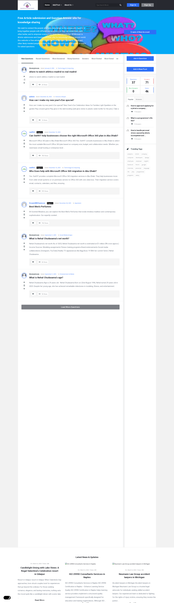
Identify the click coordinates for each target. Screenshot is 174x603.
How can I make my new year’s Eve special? (51, 100)
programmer (140, 172)
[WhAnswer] (30, 5)
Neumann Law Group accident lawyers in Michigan (134, 576)
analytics (130, 154)
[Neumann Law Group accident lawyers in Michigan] (131, 564)
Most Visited (97, 59)
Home (47, 5)
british (137, 154)
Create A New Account (140, 32)
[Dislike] (24, 83)
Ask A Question (140, 58)
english (146, 161)
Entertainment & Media (67, 274)
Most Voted (109, 59)
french (137, 164)
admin (32, 97)
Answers (85, 59)
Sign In (133, 5)
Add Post (56, 5)
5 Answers (137, 124)
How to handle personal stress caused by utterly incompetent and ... (140, 132)
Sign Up (147, 5)
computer (130, 157)
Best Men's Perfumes (40, 206)
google (144, 164)
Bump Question (73, 59)
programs (130, 175)
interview (130, 168)
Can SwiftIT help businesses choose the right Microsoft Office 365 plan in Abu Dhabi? (73, 135)
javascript (138, 168)
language (146, 168)
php (133, 172)
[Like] (24, 76)
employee (130, 161)
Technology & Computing (66, 68)
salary (137, 175)
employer (139, 161)
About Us (68, 5)
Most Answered (58, 59)
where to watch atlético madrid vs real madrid (52, 71)
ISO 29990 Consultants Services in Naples (87, 576)
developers (139, 157)
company (144, 154)
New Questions (27, 59)
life (128, 172)
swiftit (32, 132)
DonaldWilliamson (37, 203)
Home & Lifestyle (60, 96)
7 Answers (137, 112)
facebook (130, 164)
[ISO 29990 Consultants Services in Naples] (80, 564)
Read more (39, 600)
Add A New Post (140, 69)
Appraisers (78, 203)
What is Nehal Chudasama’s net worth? (49, 238)
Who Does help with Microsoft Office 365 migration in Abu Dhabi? (63, 171)
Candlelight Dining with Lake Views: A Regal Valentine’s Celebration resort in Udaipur (39, 570)
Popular (130, 99)
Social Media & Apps (66, 235)
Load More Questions (70, 307)
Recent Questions (43, 59)
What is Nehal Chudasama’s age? (46, 277)
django (147, 157)
